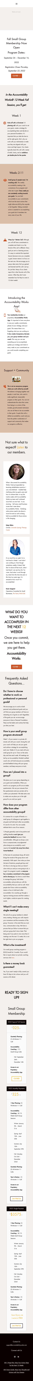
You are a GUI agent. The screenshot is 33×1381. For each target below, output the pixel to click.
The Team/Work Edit (19, 593)
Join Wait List (16, 1199)
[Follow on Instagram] (14, 1356)
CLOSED (15, 76)
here (13, 958)
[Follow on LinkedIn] (18, 1356)
